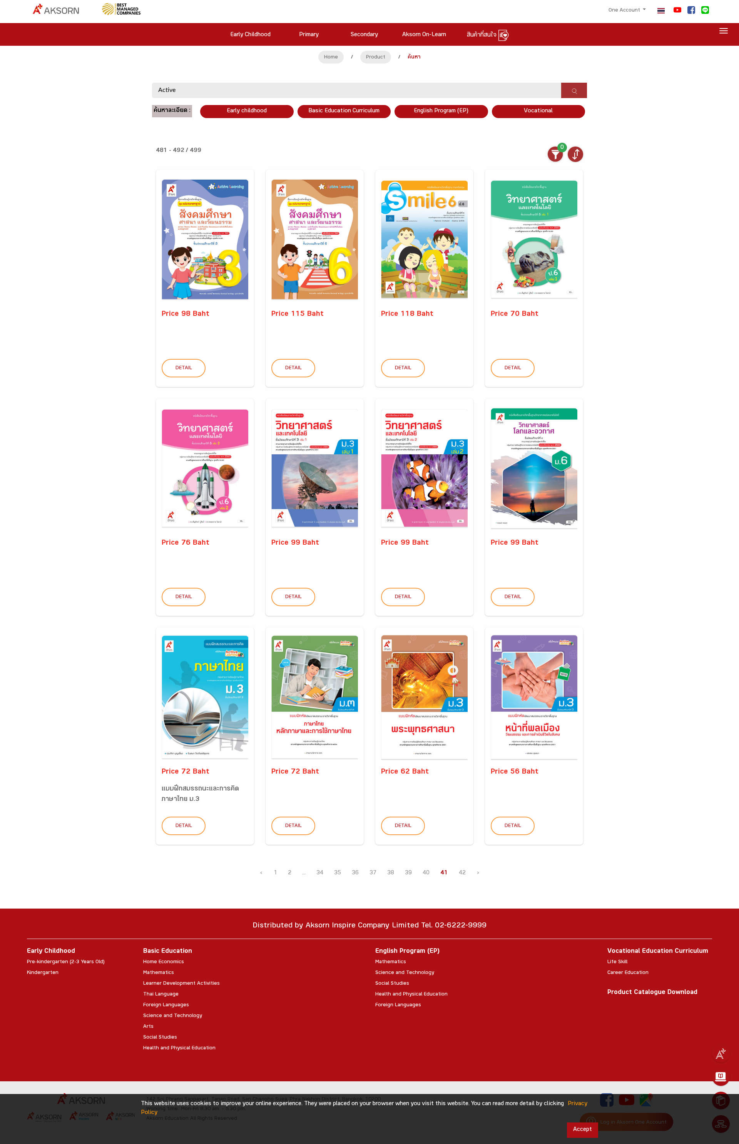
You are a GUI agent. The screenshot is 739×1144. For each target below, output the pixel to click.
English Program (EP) (441, 111)
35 (337, 873)
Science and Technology (172, 1016)
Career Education (628, 973)
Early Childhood (51, 952)
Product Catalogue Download (652, 993)
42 (462, 873)
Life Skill (617, 962)
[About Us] (721, 1053)
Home (331, 57)
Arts (148, 1027)
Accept (582, 1129)
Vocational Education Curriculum (657, 952)
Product (375, 57)
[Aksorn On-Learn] (721, 1077)
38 (390, 873)
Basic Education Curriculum (344, 111)
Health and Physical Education (179, 1048)
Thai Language (161, 994)
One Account (625, 10)
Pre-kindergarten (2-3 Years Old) (66, 962)
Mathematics (158, 973)
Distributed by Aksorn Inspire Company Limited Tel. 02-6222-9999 (369, 926)
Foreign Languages (166, 1005)
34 (319, 873)
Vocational (538, 111)
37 (373, 873)
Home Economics (163, 962)
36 (355, 873)
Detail (184, 368)
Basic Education (167, 952)
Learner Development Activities (181, 984)
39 (408, 873)
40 (426, 873)
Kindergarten (43, 973)
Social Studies (160, 1038)
